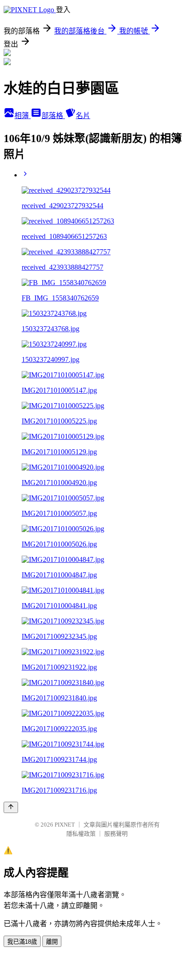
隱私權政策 (81, 833)
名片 (83, 115)
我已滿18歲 (22, 941)
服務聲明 (116, 833)
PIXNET (65, 824)
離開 (52, 941)
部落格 (53, 115)
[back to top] (11, 807)
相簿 (22, 115)
